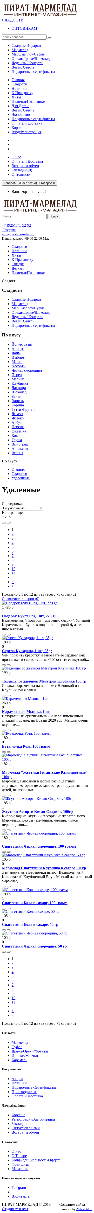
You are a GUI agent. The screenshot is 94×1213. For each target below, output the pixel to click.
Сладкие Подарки (26, 299)
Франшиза (20, 1164)
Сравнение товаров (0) (20, 599)
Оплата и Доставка (27, 1096)
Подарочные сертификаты (33, 119)
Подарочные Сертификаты (34, 1087)
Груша (17, 440)
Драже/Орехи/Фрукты (30, 1051)
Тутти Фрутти (23, 409)
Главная (18, 80)
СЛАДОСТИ (13, 20)
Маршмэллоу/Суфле (28, 308)
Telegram (9, 230)
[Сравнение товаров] (9, 634)
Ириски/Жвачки (25, 1055)
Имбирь (18, 357)
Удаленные (21, 478)
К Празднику (22, 93)
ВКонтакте (20, 1196)
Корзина (18, 127)
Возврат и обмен (25, 1132)
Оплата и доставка (27, 123)
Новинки (19, 88)
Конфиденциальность (29, 1160)
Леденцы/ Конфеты (27, 317)
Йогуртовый (22, 344)
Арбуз (16, 422)
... (13, 577)
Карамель (19, 1060)
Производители (24, 1092)
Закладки (19, 1124)
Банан (16, 396)
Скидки (18, 264)
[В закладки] (4, 634)
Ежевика (19, 431)
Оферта (54, 1160)
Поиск (53, 216)
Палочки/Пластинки (28, 101)
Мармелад (20, 304)
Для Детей (20, 106)
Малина (18, 379)
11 (13, 573)
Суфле (17, 1047)
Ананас (18, 349)
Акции (17, 1079)
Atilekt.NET (84, 1209)
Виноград (20, 444)
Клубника (20, 383)
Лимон (17, 414)
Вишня (17, 453)
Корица (18, 405)
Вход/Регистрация (26, 132)
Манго (17, 362)
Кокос (16, 435)
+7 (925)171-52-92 (16, 225)
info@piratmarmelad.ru (18, 234)
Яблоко (18, 418)
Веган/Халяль (23, 110)
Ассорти (19, 366)
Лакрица (19, 388)
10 (13, 569)
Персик (18, 427)
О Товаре (19, 1156)
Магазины (20, 1169)
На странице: (13, 512)
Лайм (16, 353)
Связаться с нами (26, 1128)
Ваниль (18, 401)
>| (13, 586)
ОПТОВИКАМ (24, 28)
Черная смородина (27, 370)
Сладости (19, 84)
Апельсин (20, 448)
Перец (17, 375)
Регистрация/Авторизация (33, 1119)
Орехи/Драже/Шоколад (31, 312)
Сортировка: (12, 504)
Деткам (18, 268)
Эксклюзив (21, 114)
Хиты (16, 97)
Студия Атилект (15, 1209)
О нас (16, 1151)
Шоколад (19, 392)
